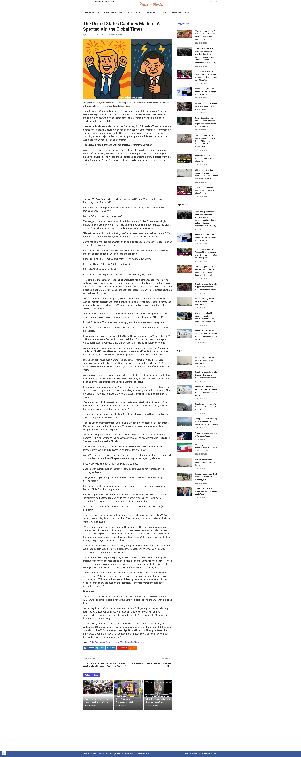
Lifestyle (176, 12)
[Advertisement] (127, 181)
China (129, 12)
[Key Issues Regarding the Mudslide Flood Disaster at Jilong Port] (184, 158)
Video (187, 12)
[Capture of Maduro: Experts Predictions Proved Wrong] (98, 687)
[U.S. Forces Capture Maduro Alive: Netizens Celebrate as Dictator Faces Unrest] (159, 688)
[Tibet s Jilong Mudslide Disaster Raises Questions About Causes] (184, 190)
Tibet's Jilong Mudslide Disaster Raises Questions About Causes (205, 190)
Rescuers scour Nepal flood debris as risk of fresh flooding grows (206, 477)
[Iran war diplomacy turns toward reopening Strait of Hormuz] (184, 463)
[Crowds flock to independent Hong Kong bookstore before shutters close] (184, 107)
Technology (152, 12)
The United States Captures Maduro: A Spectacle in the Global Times (117, 642)
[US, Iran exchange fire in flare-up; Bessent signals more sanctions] (184, 302)
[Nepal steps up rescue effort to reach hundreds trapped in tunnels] (184, 408)
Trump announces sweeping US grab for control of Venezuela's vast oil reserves (206, 421)
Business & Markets (113, 12)
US (99, 12)
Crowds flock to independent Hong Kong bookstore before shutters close (206, 106)
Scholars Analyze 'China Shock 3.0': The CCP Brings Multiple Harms (205, 91)
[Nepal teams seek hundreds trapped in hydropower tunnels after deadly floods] (184, 288)
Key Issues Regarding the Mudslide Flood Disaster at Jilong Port (205, 158)
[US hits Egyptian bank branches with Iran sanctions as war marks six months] (184, 448)
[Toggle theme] (4, 753)
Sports (165, 12)
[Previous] (87, 696)
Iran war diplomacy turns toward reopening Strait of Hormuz (205, 462)
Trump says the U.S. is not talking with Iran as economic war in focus (206, 491)
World (139, 12)
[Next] (168, 696)
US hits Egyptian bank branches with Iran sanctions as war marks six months (206, 447)
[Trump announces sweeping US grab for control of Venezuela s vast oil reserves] (184, 422)
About (86, 754)
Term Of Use (103, 754)
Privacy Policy (115, 754)
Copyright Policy (127, 754)
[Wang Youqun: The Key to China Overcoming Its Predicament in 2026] (128, 690)
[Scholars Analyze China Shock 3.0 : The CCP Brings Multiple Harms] (184, 92)
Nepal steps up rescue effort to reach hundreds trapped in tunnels (206, 407)
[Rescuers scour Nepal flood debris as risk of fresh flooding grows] (184, 478)
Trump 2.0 (89, 12)
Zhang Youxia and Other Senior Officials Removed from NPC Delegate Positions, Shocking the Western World (205, 141)
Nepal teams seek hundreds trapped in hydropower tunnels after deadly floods (206, 287)
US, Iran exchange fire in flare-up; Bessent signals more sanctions (204, 301)
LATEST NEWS (183, 24)
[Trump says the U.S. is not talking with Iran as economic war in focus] (184, 492)
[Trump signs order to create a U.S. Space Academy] (184, 437)
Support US (213, 1)
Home (85, 19)
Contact (93, 754)
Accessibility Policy (142, 754)
